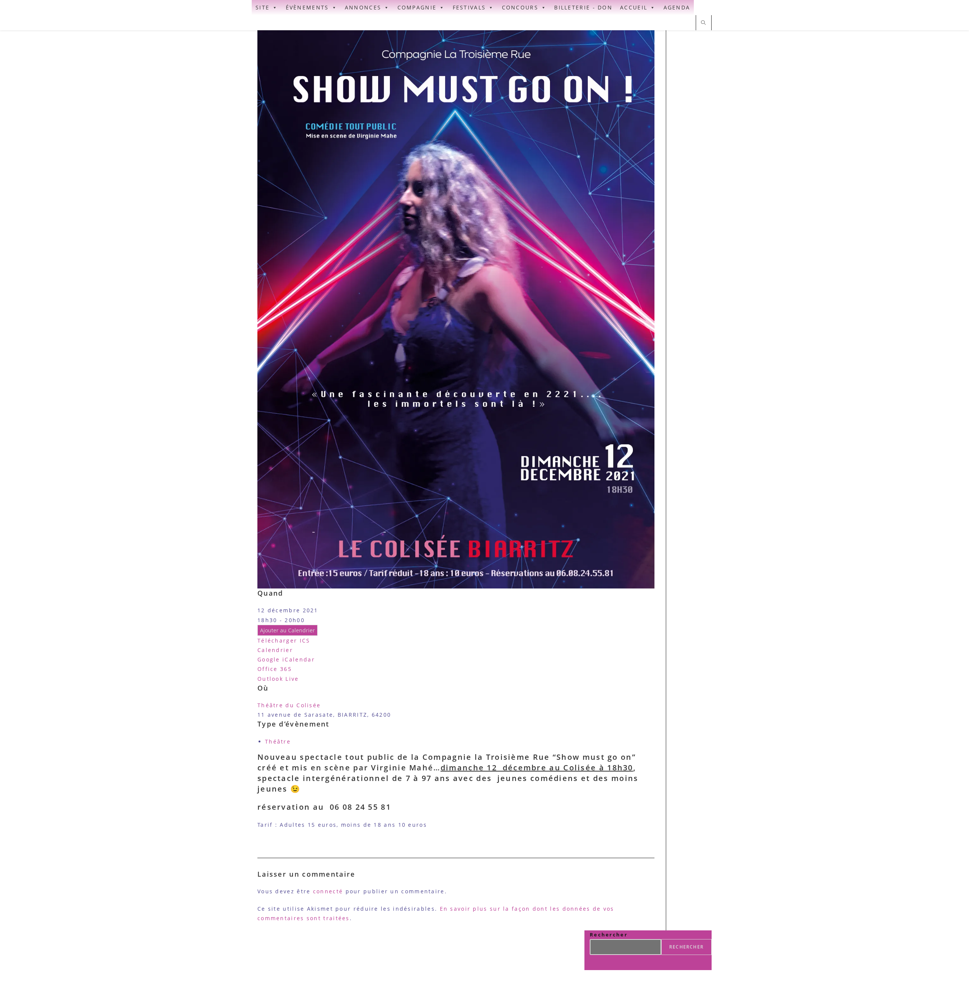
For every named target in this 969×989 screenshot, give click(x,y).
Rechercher (609, 934)
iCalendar (298, 659)
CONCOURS (520, 7)
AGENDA (677, 7)
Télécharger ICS (283, 640)
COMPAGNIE (417, 7)
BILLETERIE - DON (583, 7)
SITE (262, 7)
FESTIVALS (469, 7)
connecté (328, 891)
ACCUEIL (633, 7)
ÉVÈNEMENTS (307, 7)
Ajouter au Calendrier (287, 630)
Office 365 (274, 668)
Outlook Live (278, 678)
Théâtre (278, 741)
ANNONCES (363, 7)
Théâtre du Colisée (289, 705)
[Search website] (703, 23)
